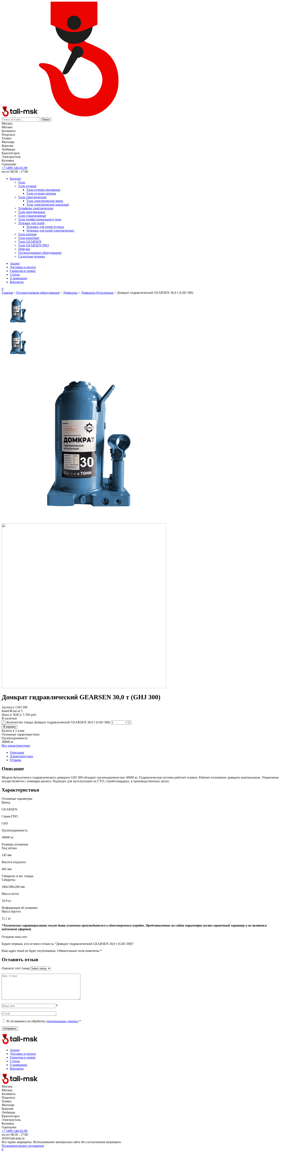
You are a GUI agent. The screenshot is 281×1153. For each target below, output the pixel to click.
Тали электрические (32, 197)
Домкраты (70, 292)
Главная (7, 292)
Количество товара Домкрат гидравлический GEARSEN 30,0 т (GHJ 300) (58, 722)
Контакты (17, 282)
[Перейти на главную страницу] (20, 115)
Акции (15, 263)
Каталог (15, 178)
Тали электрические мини (44, 201)
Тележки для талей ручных (45, 227)
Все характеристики (16, 745)
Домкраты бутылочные (97, 292)
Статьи (15, 274)
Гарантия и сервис (23, 271)
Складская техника (31, 256)
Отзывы (15, 760)
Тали (21, 182)
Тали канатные (28, 238)
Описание (17, 752)
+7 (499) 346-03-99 (14, 168)
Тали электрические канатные (47, 204)
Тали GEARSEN (30, 241)
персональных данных (62, 1021)
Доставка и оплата (23, 267)
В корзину (9, 726)
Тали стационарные (32, 215)
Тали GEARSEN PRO (33, 245)
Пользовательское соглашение (23, 1145)
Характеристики (21, 756)
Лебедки (24, 249)
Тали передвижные (31, 212)
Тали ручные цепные (41, 193)
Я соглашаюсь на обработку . (44, 1021)
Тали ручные (27, 186)
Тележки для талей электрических (50, 230)
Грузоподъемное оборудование (40, 252)
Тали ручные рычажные (43, 189)
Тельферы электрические (35, 208)
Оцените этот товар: (16, 968)
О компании (18, 278)
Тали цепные (27, 234)
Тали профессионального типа (39, 219)
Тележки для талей (31, 223)
